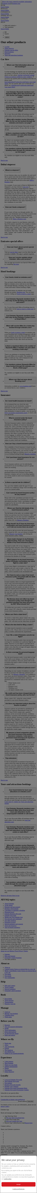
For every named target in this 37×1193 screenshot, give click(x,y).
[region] (18, 1174)
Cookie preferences (18, 1189)
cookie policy (7, 1179)
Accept (19, 1184)
